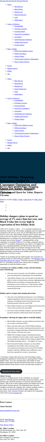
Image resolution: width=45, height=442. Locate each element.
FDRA (15, 199)
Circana (17, 240)
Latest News (27, 199)
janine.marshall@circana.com (9, 410)
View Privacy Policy (7, 425)
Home (21, 199)
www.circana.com (16, 393)
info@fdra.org (9, 419)
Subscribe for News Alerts (11, 371)
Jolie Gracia (38, 199)
